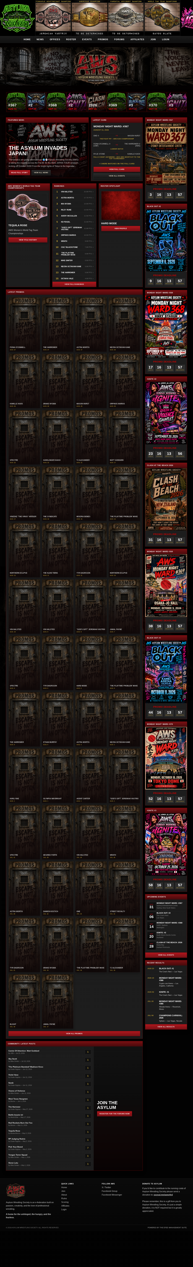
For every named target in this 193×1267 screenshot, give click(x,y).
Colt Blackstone (69, 247)
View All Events (117, 176)
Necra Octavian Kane (71, 266)
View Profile (120, 228)
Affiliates (137, 39)
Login (165, 39)
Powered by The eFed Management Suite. (167, 1228)
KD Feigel (65, 222)
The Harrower (68, 273)
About (64, 1195)
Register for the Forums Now (115, 1114)
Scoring (65, 1202)
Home (27, 39)
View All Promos (74, 1034)
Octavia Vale (67, 279)
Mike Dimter (66, 260)
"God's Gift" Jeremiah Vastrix (71, 228)
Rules (64, 1198)
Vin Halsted (67, 192)
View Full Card (116, 169)
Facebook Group (109, 1191)
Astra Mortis (67, 198)
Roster (71, 39)
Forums (119, 39)
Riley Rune (66, 210)
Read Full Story (19, 173)
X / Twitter (106, 1187)
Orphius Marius (68, 235)
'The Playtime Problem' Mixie (68, 254)
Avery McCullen (69, 216)
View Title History (28, 240)
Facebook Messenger (112, 1195)
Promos (103, 39)
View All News (41, 173)
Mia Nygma (66, 204)
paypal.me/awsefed (163, 1195)
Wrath (64, 241)
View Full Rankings (74, 284)
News (40, 39)
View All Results (166, 1027)
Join (153, 39)
